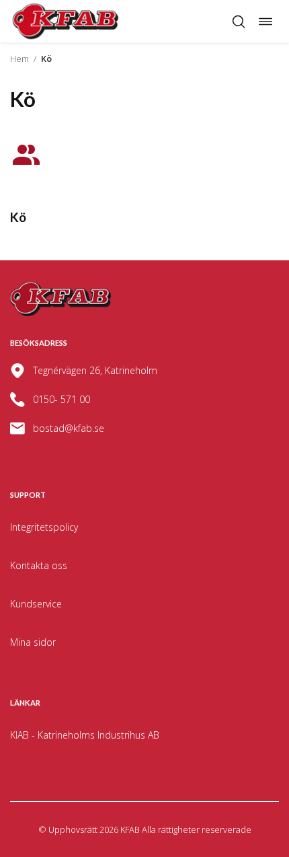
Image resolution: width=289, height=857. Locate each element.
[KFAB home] (66, 21)
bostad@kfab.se (68, 428)
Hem (19, 58)
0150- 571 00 (61, 399)
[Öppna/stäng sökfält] (238, 21)
